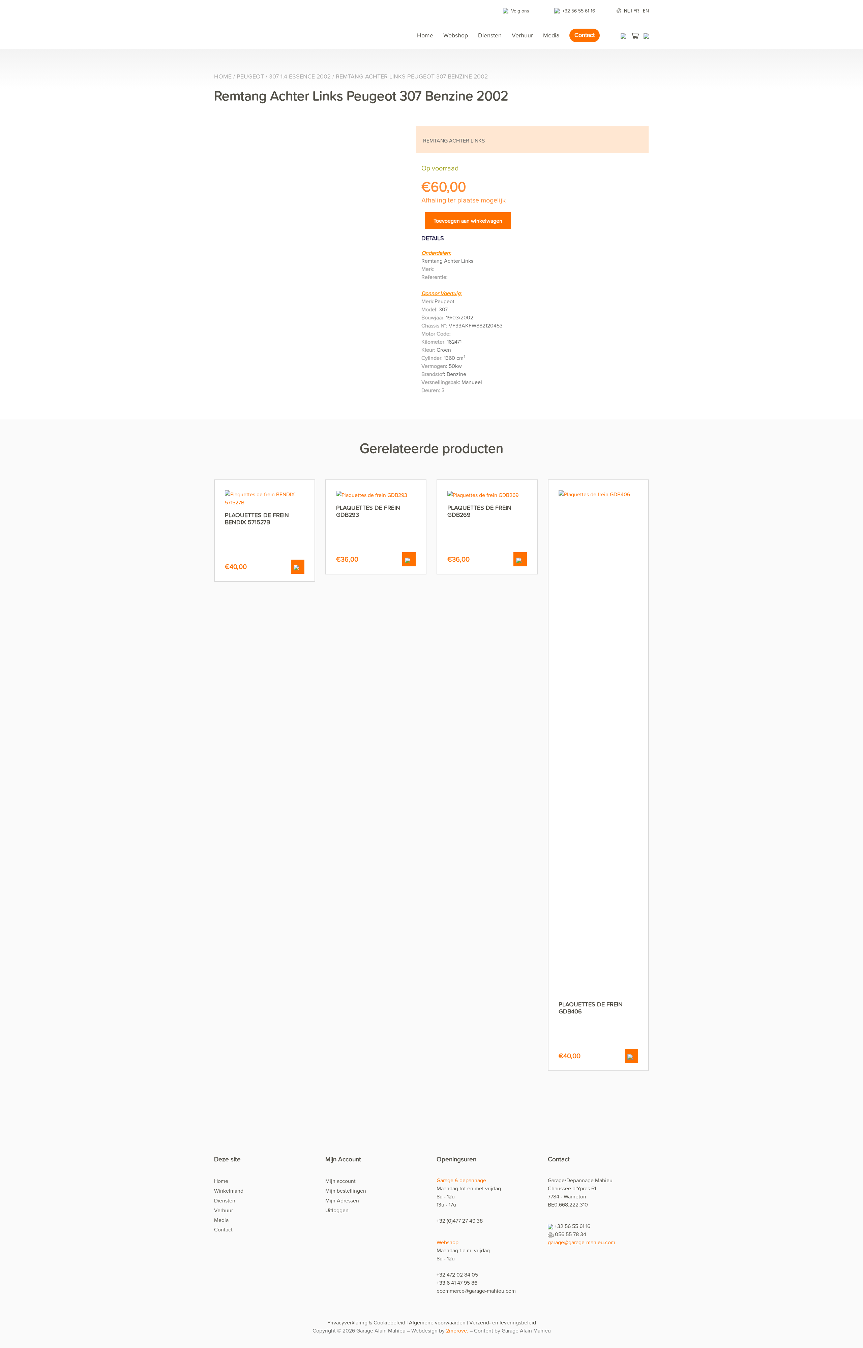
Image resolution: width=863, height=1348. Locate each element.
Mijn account (340, 1181)
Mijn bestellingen (345, 1190)
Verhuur (522, 35)
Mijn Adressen (342, 1200)
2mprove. (458, 1330)
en (646, 10)
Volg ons (520, 10)
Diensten (490, 35)
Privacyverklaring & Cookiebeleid (366, 1322)
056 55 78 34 (570, 1234)
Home (425, 35)
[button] (297, 567)
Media (551, 35)
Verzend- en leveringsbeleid (502, 1322)
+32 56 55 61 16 (579, 10)
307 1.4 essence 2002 (300, 76)
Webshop (455, 35)
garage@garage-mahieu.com (581, 1242)
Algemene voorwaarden (437, 1322)
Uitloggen (337, 1210)
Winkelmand (228, 1190)
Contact (584, 35)
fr (636, 10)
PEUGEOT (250, 76)
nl (627, 10)
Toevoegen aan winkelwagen (468, 220)
